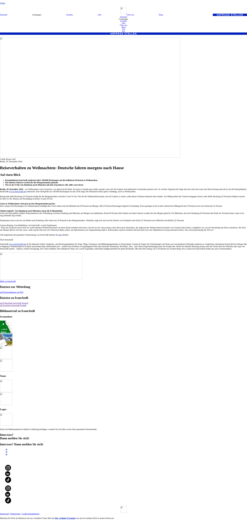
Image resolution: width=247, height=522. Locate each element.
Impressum (4, 514)
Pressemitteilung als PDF (12, 292)
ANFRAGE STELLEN (230, 15)
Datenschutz (15, 514)
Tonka (2, 3)
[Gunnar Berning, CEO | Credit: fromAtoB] (6, 391)
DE (123, 29)
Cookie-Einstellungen (30, 514)
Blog (161, 15)
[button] (36, 15)
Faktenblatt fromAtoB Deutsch (14, 303)
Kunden (69, 15)
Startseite (3, 15)
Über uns (130, 15)
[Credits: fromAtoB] (6, 332)
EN (123, 31)
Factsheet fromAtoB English (13, 305)
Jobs (99, 15)
